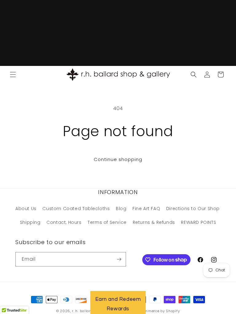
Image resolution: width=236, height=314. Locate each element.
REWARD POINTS (198, 222)
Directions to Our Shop (193, 208)
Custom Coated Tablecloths (76, 208)
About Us (26, 208)
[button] (13, 74)
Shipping (30, 222)
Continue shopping (118, 159)
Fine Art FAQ (146, 208)
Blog (121, 208)
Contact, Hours (63, 222)
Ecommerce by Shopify (159, 310)
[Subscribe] (119, 259)
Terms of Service (107, 222)
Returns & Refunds (154, 222)
